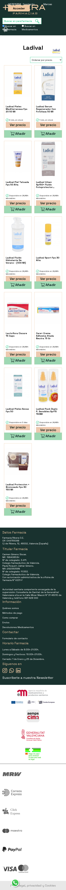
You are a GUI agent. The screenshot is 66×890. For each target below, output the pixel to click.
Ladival (33, 47)
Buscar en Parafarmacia (9, 28)
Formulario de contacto (15, 638)
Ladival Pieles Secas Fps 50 (17, 410)
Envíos (5, 622)
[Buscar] (38, 21)
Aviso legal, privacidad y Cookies (33, 885)
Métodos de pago (12, 612)
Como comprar (10, 617)
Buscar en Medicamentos (30, 28)
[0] (3, 29)
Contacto (29, 4)
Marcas (47, 4)
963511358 (14, 4)
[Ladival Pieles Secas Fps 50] (18, 386)
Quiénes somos (10, 608)
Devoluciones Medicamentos (18, 627)
